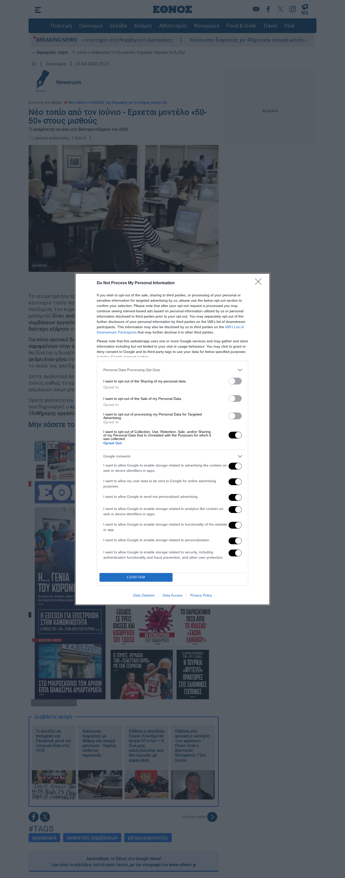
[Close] (260, 283)
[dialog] (172, 439)
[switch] (235, 381)
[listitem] (172, 370)
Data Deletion (144, 595)
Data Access (172, 595)
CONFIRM (136, 577)
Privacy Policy (201, 595)
